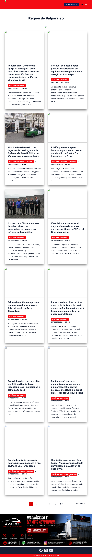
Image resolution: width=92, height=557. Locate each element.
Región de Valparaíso (17, 85)
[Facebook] (41, 550)
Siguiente (79, 504)
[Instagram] (51, 550)
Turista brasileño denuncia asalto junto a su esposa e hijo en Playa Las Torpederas (24, 463)
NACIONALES (73, 4)
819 (61, 504)
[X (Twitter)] (46, 550)
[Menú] (86, 4)
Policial (30, 161)
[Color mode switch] (82, 4)
